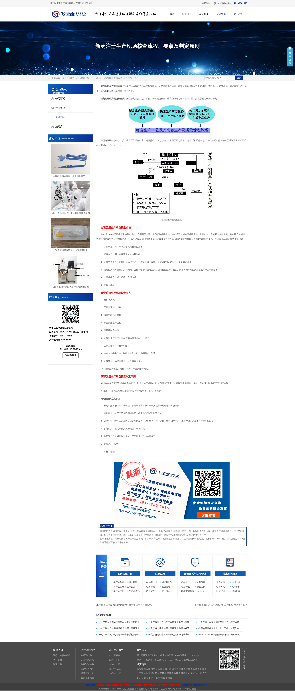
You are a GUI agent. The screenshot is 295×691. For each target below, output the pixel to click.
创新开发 (185, 587)
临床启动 (236, 591)
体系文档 (220, 582)
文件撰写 (166, 591)
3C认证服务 (114, 660)
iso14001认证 (115, 669)
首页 (172, 14)
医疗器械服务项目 (61, 655)
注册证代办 (86, 655)
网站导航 (206, 3)
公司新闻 (60, 98)
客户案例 (57, 660)
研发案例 (201, 587)
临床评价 (236, 587)
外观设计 (201, 582)
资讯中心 (221, 14)
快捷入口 (58, 650)
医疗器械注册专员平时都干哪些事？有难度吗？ (130, 605)
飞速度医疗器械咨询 (112, 78)
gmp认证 (201, 591)
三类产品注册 (117, 591)
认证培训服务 (116, 650)
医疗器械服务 (88, 650)
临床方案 (220, 587)
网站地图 (191, 689)
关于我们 (238, 14)
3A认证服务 (114, 655)
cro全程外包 (152, 582)
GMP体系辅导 (87, 660)
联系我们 (57, 664)
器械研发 (185, 582)
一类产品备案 (117, 582)
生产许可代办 (133, 591)
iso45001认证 (115, 673)
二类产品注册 (117, 587)
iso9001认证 (114, 664)
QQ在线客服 (71, 355)
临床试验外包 (87, 664)
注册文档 (236, 582)
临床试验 (109, 91)
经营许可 (220, 591)
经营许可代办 (87, 673)
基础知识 (84, 78)
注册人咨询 (132, 582)
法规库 (59, 126)
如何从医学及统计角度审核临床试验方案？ (225, 605)
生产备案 (131, 587)
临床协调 (150, 587)
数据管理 (166, 587)
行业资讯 (60, 108)
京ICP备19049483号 (177, 689)
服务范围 (141, 650)
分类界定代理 (87, 678)
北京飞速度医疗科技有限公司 (135, 689)
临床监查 (150, 591)
